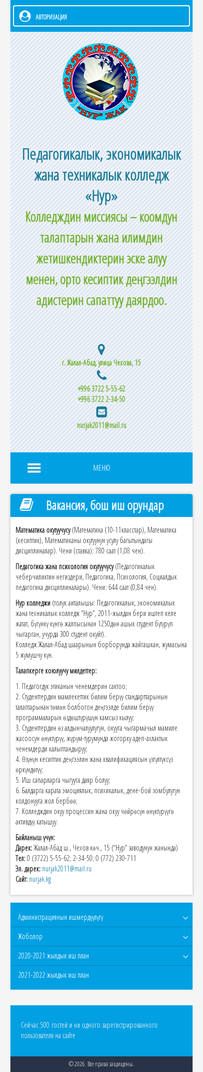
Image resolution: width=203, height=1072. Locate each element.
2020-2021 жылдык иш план (53, 955)
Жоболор (30, 936)
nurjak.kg (40, 879)
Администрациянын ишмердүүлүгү (60, 917)
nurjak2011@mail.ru (101, 425)
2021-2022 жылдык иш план (53, 975)
